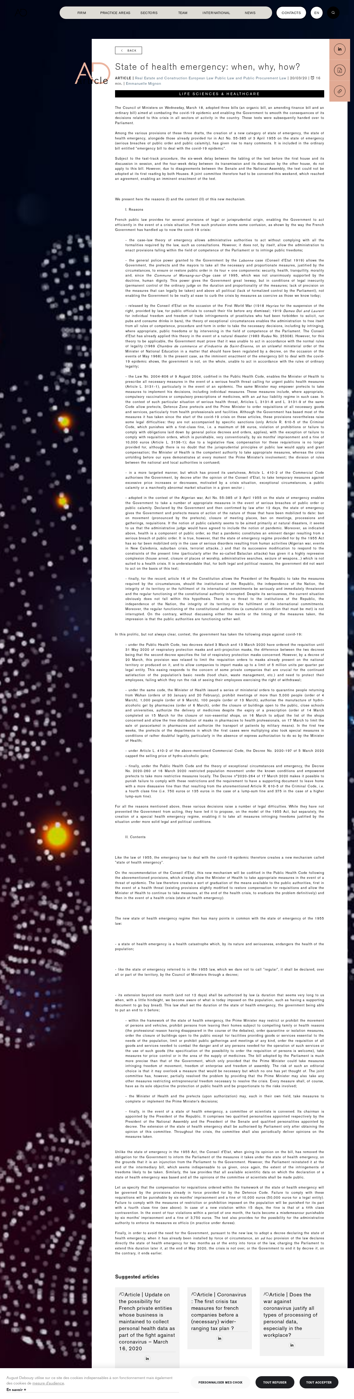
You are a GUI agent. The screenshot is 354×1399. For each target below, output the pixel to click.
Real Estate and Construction (162, 78)
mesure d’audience (48, 1382)
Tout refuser (275, 1382)
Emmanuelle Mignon (143, 83)
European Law (202, 78)
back (132, 50)
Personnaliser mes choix (221, 1382)
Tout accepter (319, 1382)
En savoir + (16, 1389)
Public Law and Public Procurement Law (251, 78)
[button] (339, 91)
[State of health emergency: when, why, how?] (339, 49)
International (216, 13)
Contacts (291, 13)
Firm (81, 13)
